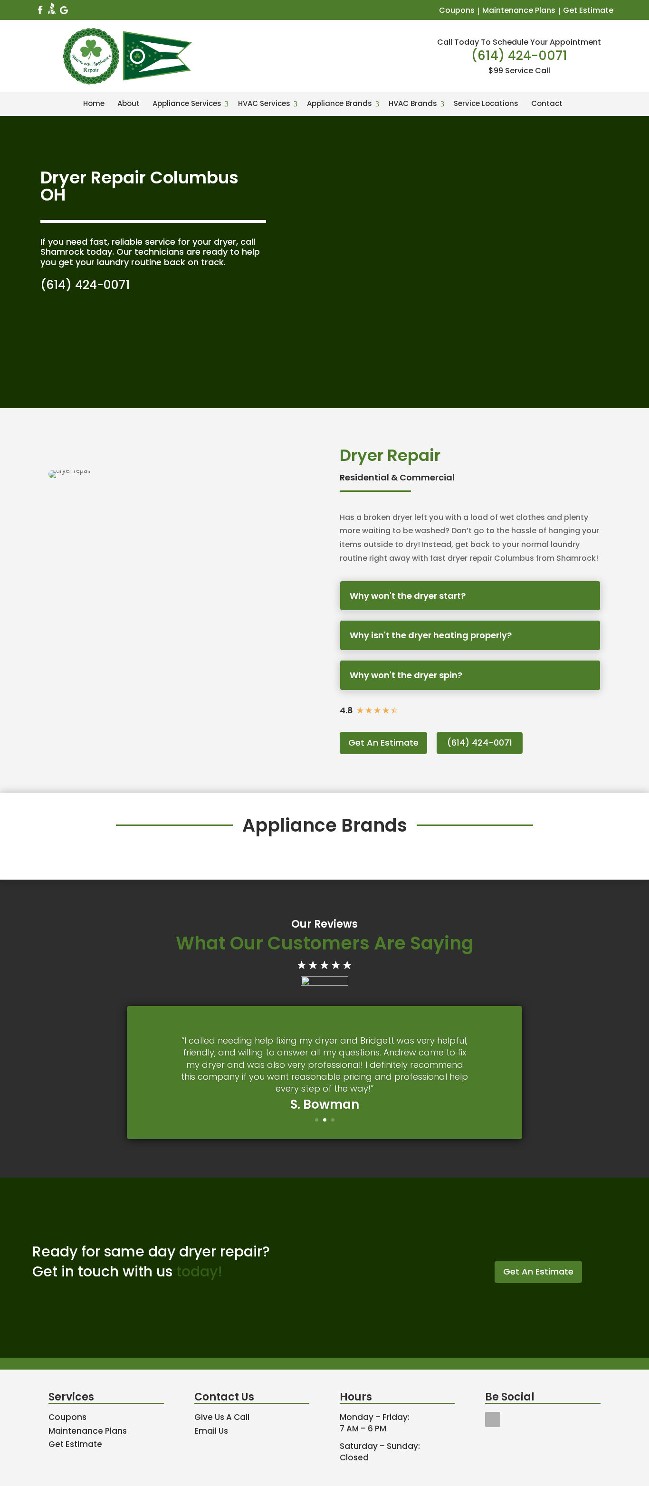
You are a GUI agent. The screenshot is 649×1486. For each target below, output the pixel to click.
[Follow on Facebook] (492, 1419)
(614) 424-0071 (519, 55)
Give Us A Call (221, 1417)
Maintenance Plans (518, 10)
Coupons (457, 10)
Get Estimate (588, 10)
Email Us (211, 1431)
